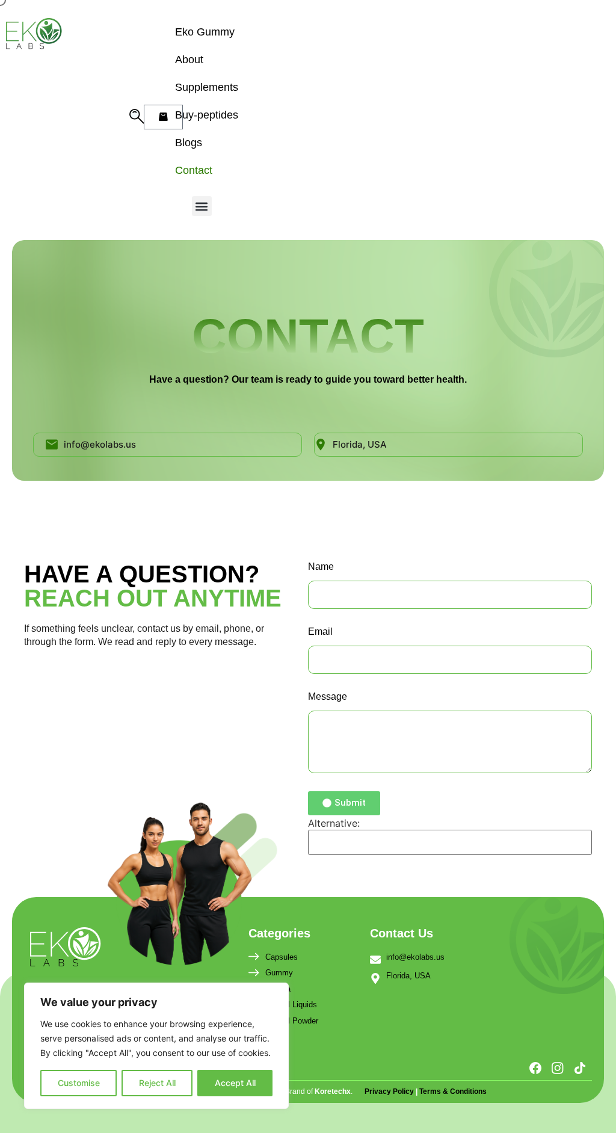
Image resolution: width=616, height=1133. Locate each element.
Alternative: (334, 823)
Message (327, 697)
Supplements (206, 87)
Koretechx (333, 1091)
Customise (79, 1083)
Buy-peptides (206, 115)
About (189, 60)
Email (320, 632)
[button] (202, 206)
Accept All (235, 1083)
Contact (193, 170)
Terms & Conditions (453, 1091)
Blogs (188, 143)
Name (321, 567)
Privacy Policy (390, 1091)
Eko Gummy (205, 32)
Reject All (157, 1083)
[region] (156, 1046)
